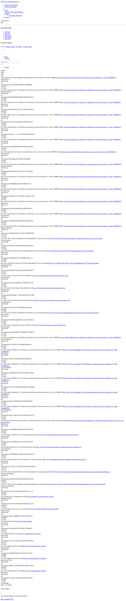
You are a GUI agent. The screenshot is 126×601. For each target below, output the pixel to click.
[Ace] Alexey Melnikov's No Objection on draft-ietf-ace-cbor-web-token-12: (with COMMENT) (91, 337)
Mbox (3, 599)
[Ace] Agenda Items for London (31, 534)
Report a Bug (11, 47)
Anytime (7, 32)
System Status (27, 47)
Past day (7, 33)
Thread (7, 58)
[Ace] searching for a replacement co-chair (40, 496)
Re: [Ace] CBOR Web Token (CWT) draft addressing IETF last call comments (74, 263)
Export (7, 67)
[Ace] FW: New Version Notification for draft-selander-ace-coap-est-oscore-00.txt (76, 238)
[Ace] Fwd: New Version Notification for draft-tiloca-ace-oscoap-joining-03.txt (74, 313)
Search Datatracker (11, 7)
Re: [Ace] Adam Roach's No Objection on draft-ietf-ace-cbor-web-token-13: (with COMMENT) (91, 90)
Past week (8, 35)
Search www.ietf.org (11, 5)
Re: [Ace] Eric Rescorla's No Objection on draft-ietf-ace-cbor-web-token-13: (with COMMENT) (91, 164)
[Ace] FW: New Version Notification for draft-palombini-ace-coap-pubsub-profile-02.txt (82, 472)
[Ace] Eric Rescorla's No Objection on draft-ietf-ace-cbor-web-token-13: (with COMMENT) (87, 152)
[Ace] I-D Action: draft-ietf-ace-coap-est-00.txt (44, 509)
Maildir (7, 599)
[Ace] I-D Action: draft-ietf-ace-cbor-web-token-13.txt (51, 275)
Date (6, 57)
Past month (8, 37)
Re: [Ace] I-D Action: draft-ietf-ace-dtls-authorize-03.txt (53, 300)
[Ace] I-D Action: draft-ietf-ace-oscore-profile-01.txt (49, 325)
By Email (19, 47)
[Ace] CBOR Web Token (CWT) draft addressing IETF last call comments (70, 251)
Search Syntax (9, 12)
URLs (12, 599)
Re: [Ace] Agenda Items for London (34, 546)
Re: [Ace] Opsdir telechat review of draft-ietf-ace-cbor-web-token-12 (65, 459)
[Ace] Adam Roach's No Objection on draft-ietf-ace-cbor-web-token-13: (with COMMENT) (87, 77)
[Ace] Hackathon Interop (24, 521)
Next (9, 585)
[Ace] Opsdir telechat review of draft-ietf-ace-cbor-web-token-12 (61, 447)
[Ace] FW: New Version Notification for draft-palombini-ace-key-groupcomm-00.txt (79, 484)
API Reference (18, 12)
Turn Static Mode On (15, 15)
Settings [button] (7, 14)
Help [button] (6, 10)
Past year (7, 39)
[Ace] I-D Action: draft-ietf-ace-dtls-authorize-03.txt (49, 288)
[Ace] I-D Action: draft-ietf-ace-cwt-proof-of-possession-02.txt (59, 435)
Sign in (7, 17)
